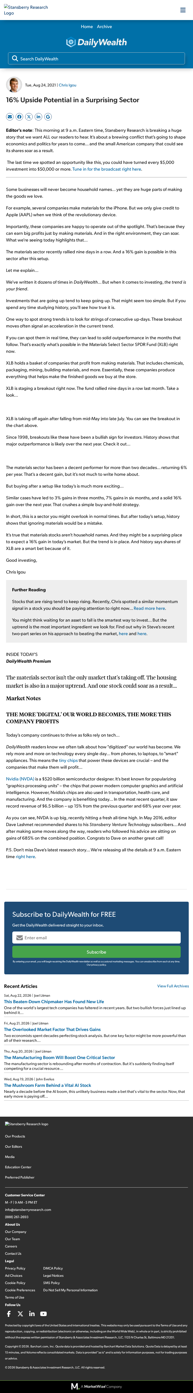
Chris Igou (67, 84)
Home (87, 26)
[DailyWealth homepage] (96, 42)
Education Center (18, 1167)
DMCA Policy (53, 1268)
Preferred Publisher (19, 1177)
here (123, 633)
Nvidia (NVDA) (20, 778)
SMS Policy (51, 1283)
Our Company (15, 1231)
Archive (104, 26)
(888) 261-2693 (16, 1217)
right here (25, 856)
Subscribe (96, 952)
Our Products (15, 1136)
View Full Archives (173, 985)
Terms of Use (14, 1297)
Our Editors (13, 1146)
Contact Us (13, 1253)
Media (10, 1156)
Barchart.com (39, 1346)
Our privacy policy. (97, 964)
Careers (11, 1246)
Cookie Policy (15, 1283)
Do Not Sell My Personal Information (70, 1290)
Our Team (12, 1239)
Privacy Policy (15, 1268)
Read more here (149, 608)
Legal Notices (53, 1275)
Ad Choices (13, 1275)
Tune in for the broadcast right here (106, 169)
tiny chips (68, 760)
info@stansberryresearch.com (28, 1209)
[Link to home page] (29, 10)
